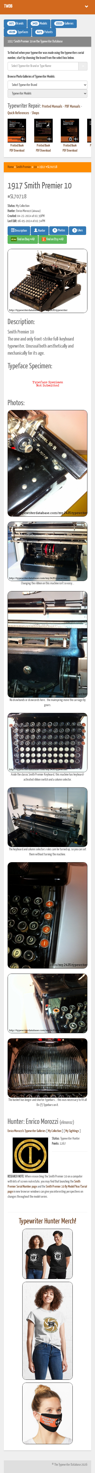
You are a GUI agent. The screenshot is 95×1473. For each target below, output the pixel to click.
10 (35, 167)
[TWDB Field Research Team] (47, 1413)
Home (11, 167)
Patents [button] (45, 32)
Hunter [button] (41, 230)
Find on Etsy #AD (55, 239)
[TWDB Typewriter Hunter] (47, 1254)
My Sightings (72, 1131)
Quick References (18, 113)
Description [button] (20, 230)
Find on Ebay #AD (26, 239)
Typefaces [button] (18, 32)
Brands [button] (16, 24)
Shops (35, 113)
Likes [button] (78, 230)
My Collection (54, 1131)
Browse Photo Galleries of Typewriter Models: (31, 76)
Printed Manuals (52, 106)
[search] (47, 85)
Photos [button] (59, 230)
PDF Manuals (72, 106)
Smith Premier (23, 167)
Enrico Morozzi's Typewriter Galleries (27, 1131)
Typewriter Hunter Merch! (47, 1221)
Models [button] (39, 24)
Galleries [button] (64, 24)
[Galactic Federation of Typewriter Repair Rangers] (47, 1331)
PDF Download (17, 150)
